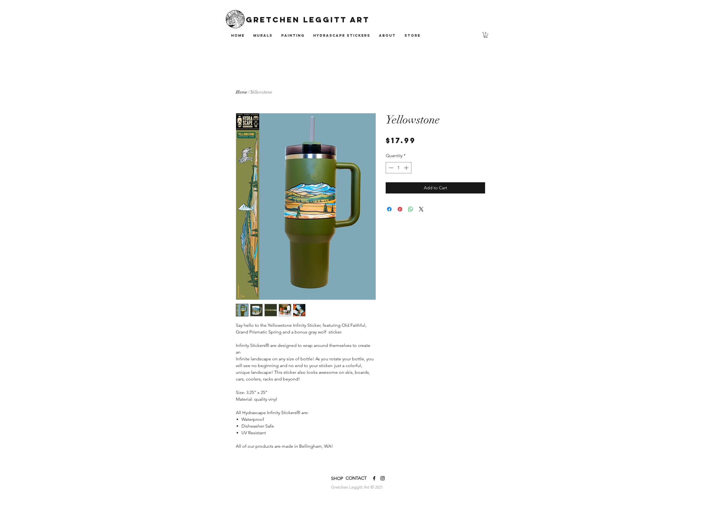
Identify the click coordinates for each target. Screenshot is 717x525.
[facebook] (374, 478)
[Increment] (407, 167)
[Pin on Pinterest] (400, 209)
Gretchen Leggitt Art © (353, 487)
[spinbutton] (398, 167)
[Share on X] (421, 209)
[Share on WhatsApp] (410, 209)
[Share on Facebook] (389, 209)
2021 (379, 487)
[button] (485, 35)
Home (241, 92)
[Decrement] (390, 167)
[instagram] (382, 478)
